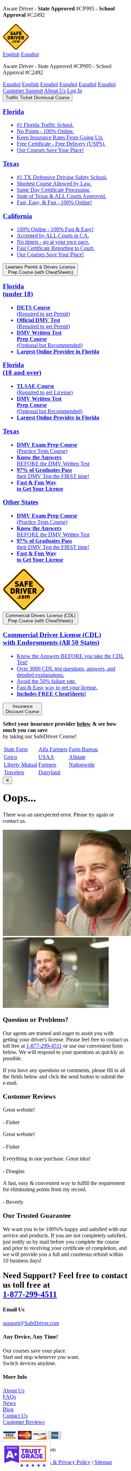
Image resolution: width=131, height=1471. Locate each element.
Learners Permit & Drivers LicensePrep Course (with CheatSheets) (40, 269)
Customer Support (23, 91)
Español (30, 54)
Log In (74, 91)
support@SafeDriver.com (31, 1323)
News (9, 1403)
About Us (55, 91)
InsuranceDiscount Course (22, 709)
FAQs (9, 1397)
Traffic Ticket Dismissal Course (38, 97)
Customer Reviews (24, 1422)
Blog (8, 1409)
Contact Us (15, 1416)
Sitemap (103, 1462)
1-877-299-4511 (44, 1046)
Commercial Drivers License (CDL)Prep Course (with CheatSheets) (40, 618)
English (11, 54)
